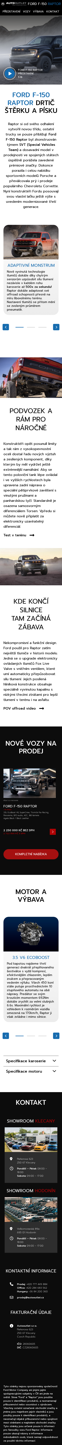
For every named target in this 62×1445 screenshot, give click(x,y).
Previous (6, 327)
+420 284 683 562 (36, 1288)
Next (56, 327)
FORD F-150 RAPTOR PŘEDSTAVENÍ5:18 (30, 73)
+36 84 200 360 (38, 1291)
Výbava (38, 11)
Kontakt (52, 11)
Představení (11, 11)
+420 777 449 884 (37, 1284)
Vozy (26, 11)
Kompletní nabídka (31, 854)
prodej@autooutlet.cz (30, 1297)
